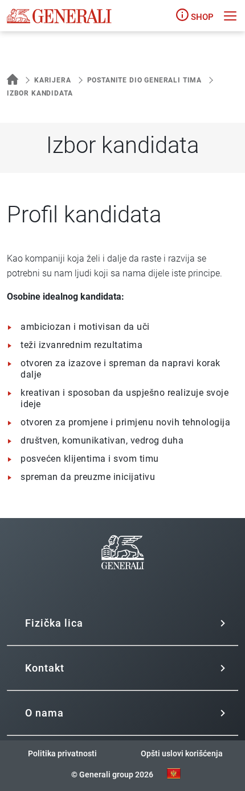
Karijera (52, 80)
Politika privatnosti (62, 753)
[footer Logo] (122, 583)
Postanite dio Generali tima (144, 80)
